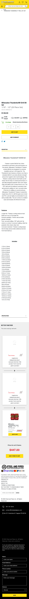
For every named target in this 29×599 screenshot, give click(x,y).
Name (4, 556)
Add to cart (14, 132)
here (3, 550)
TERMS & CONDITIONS (8, 485)
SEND (17, 492)
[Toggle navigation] (2, 6)
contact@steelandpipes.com (13, 510)
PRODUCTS (4, 479)
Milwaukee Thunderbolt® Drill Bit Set (15, 10)
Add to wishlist (14, 137)
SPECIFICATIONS (5, 315)
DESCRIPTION (5, 149)
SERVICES (4, 481)
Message (5, 574)
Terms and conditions (14, 541)
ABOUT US (4, 483)
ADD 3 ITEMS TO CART (14, 456)
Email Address (6, 562)
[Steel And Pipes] (7, 2)
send (14, 595)
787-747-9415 (9, 506)
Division (4, 587)
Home (4, 9)
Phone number (6, 568)
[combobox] (14, 589)
